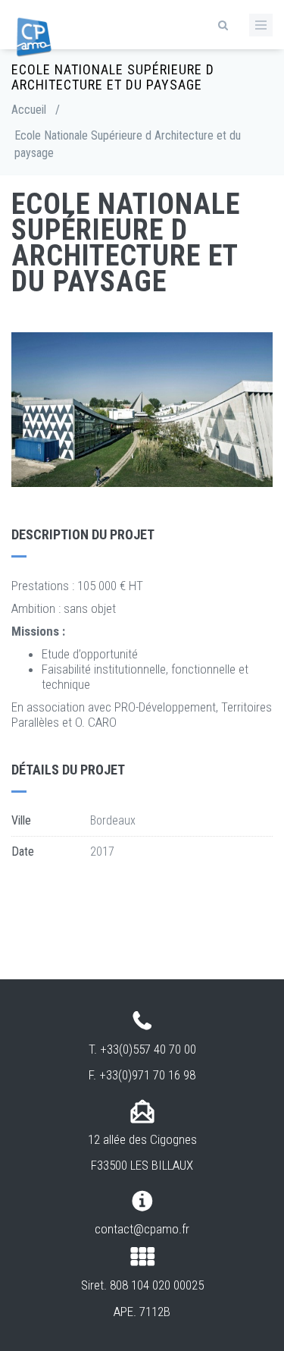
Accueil (28, 109)
